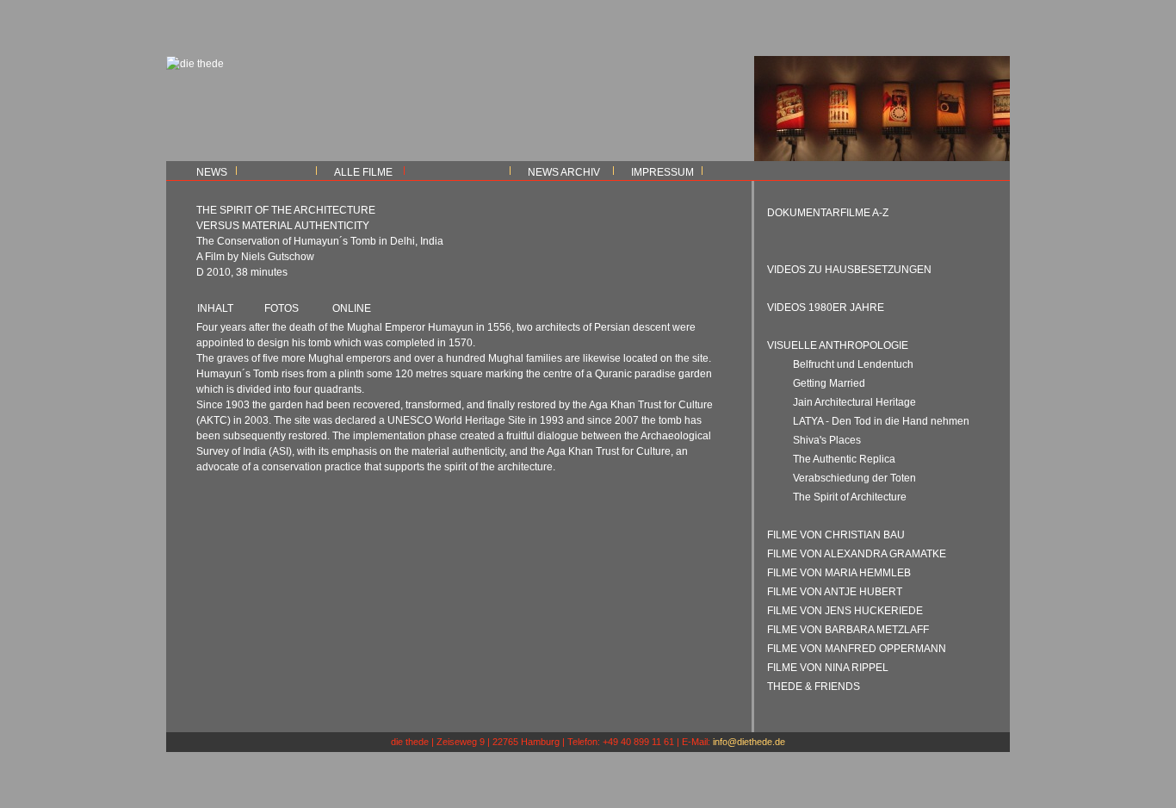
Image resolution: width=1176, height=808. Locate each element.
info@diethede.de (749, 742)
